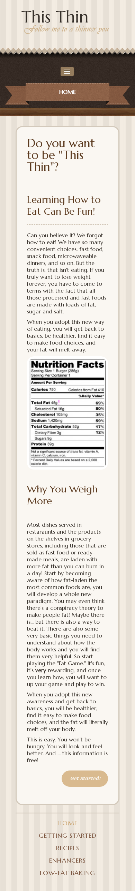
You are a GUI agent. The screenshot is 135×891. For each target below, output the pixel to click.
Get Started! (85, 778)
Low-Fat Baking (67, 873)
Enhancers (67, 860)
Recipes (67, 848)
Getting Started (68, 835)
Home (67, 823)
